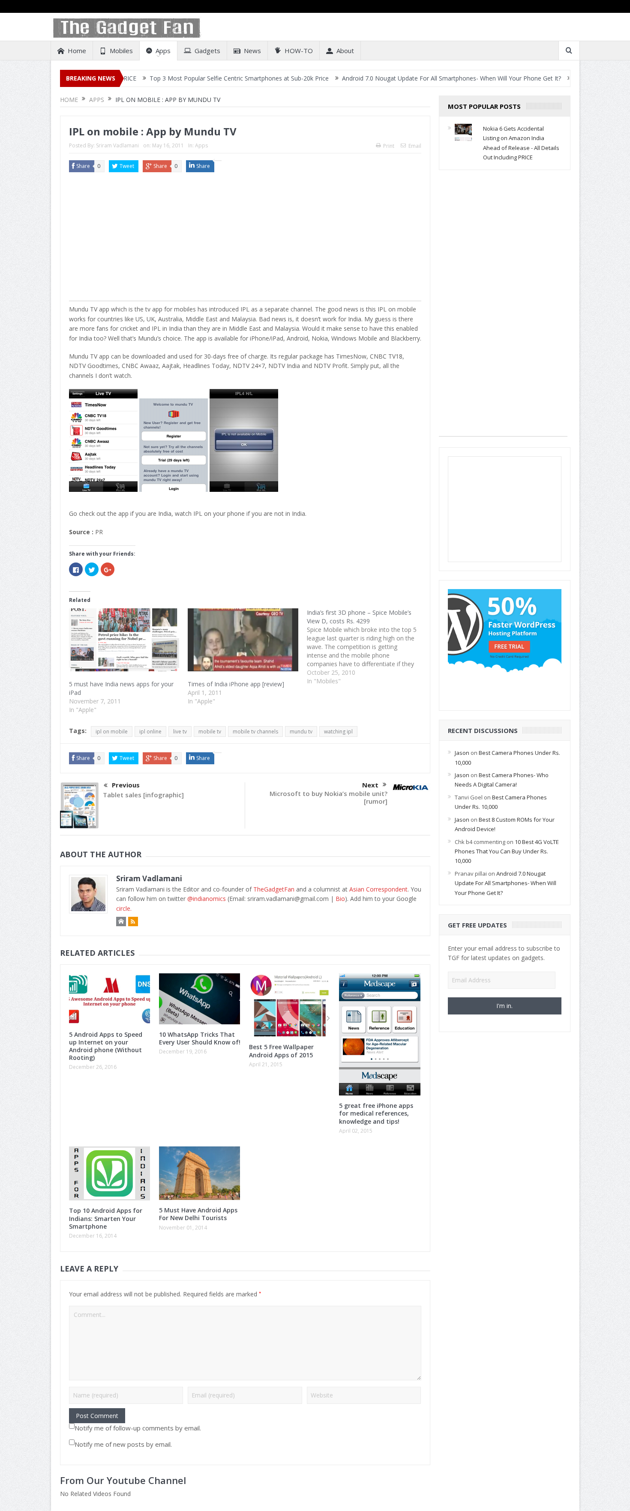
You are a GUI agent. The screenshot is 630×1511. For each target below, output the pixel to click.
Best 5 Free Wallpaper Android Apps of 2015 (281, 1051)
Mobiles (121, 50)
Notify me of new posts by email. (123, 1444)
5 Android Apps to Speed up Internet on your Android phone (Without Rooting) (105, 1046)
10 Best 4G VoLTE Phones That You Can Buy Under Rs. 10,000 (507, 851)
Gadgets (207, 50)
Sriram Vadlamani (117, 145)
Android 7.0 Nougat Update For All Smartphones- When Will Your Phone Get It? (401, 78)
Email (414, 146)
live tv (180, 731)
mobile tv (209, 731)
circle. (124, 908)
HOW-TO (299, 50)
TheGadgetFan (273, 889)
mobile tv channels (255, 731)
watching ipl (338, 731)
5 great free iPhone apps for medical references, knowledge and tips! (376, 1113)
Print (388, 146)
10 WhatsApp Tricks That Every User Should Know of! (199, 1038)
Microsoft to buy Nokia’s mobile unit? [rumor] (328, 797)
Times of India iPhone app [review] (236, 684)
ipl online (150, 731)
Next (370, 785)
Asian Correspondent (378, 889)
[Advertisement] (245, 241)
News (252, 50)
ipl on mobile (112, 731)
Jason (462, 753)
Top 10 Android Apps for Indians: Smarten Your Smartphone (105, 1218)
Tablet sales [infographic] (143, 794)
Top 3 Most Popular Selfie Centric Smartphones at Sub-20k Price (189, 78)
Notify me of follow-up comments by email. (138, 1428)
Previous (126, 785)
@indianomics (206, 899)
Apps (163, 50)
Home (77, 50)
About (345, 50)
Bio (340, 899)
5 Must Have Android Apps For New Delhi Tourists (198, 1214)
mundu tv (301, 731)
